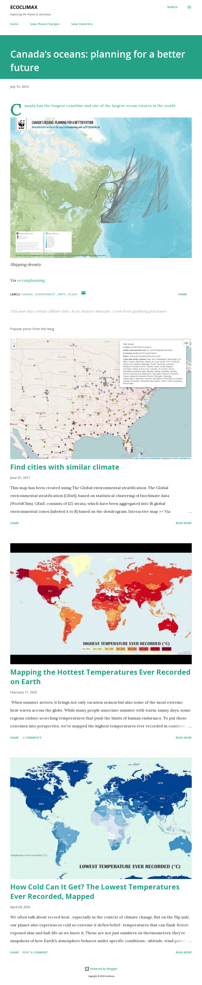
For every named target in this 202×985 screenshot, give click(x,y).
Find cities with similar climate (64, 467)
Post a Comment (35, 952)
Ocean (72, 294)
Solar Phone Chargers (45, 24)
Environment (45, 294)
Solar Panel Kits (82, 24)
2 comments (32, 737)
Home (14, 24)
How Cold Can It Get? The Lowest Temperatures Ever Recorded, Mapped (95, 891)
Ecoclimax (23, 7)
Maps (62, 294)
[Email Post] (83, 294)
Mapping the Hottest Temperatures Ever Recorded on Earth (100, 676)
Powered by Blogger (103, 969)
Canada (27, 294)
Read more (184, 523)
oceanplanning (31, 280)
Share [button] (182, 294)
